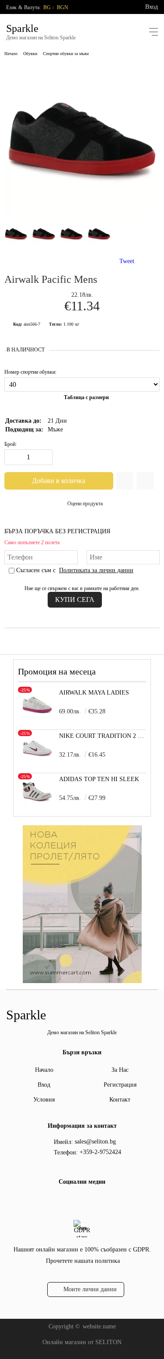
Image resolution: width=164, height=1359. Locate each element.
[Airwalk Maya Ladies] (37, 718)
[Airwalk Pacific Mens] (82, 214)
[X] (88, 1200)
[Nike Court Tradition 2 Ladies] (37, 761)
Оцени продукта (85, 504)
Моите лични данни (90, 1289)
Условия (44, 1099)
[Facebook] (74, 1201)
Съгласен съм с (74, 570)
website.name (99, 1326)
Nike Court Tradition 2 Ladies (102, 736)
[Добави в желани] (124, 481)
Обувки (30, 53)
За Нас (120, 1070)
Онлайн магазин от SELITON (82, 1342)
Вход (151, 6)
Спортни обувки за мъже (66, 53)
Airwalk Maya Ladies (94, 692)
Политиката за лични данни (96, 570)
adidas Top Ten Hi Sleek (99, 779)
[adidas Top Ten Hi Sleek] (37, 804)
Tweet (126, 261)
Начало (10, 53)
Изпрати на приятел (145, 481)
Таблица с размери (86, 397)
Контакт (119, 1099)
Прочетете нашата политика (83, 1261)
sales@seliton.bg (95, 1141)
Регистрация (120, 1084)
